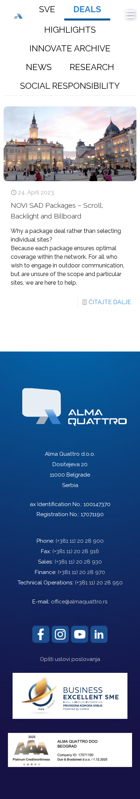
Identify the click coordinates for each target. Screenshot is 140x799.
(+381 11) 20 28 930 (78, 562)
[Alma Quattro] (25, 11)
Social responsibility (70, 86)
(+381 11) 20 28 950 (99, 582)
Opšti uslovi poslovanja (70, 659)
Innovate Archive (70, 48)
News (39, 67)
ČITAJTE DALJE (110, 302)
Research (92, 67)
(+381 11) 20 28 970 (81, 572)
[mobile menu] (130, 11)
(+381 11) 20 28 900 (80, 541)
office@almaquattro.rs (79, 601)
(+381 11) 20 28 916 (75, 551)
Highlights (70, 29)
